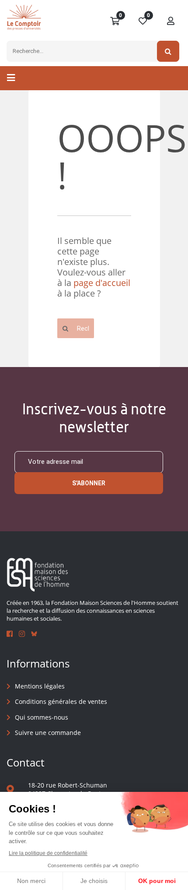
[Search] (168, 51)
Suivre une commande (48, 732)
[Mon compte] (170, 21)
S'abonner (88, 483)
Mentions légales (40, 686)
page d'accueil (101, 283)
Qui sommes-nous (41, 717)
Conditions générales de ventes (61, 701)
